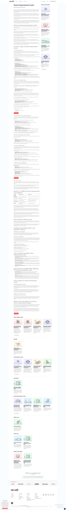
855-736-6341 (12, 495)
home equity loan (20, 51)
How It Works (20, 1)
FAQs (19, 495)
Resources (25, 1)
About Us (20, 498)
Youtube (51, 495)
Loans (16, 1)
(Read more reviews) (33, 474)
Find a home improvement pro (38, 498)
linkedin (48, 495)
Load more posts (44, 69)
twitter (46, 495)
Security (28, 496)
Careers (20, 499)
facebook (43, 495)
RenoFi (11, 1)
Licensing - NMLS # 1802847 (24, 505)
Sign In (48, 1)
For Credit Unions (37, 496)
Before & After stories (21, 497)
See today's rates (52, 1)
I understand (5, 508)
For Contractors (43, 1)
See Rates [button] (16, 313)
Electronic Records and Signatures (30, 499)
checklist (17, 295)
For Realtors (36, 495)
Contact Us (12, 496)
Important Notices (29, 500)
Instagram (53, 495)
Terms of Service (28, 498)
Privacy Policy (28, 497)
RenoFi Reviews (20, 496)
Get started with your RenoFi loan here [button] (18, 251)
